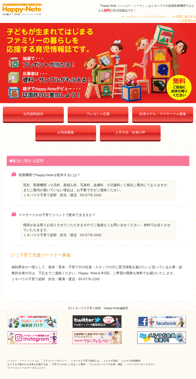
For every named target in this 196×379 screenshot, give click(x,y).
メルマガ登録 (110, 360)
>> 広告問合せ (187, 20)
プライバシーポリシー (55, 360)
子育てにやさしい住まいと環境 (68, 364)
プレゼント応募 (98, 114)
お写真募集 (65, 132)
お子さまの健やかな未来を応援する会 (27, 364)
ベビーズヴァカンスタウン (140, 364)
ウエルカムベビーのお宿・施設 (106, 364)
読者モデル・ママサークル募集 (162, 114)
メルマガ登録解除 (131, 360)
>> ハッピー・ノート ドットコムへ (143, 16)
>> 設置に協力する (184, 16)
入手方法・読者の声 (130, 132)
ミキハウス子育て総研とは (85, 360)
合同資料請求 (33, 114)
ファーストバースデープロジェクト (27, 368)
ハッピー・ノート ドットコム (23, 360)
